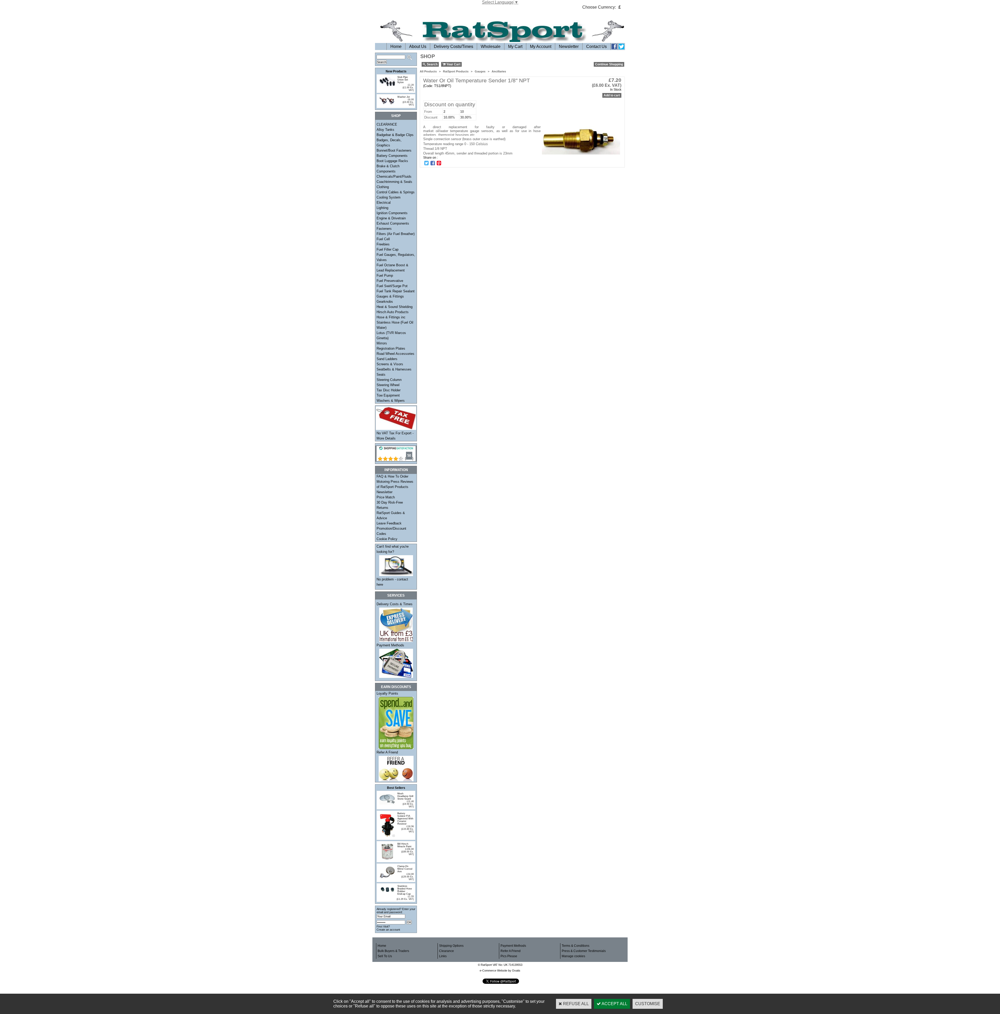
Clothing (383, 187)
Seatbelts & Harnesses (394, 369)
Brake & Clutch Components (388, 168)
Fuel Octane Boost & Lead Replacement (392, 267)
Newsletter (569, 46)
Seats (381, 374)
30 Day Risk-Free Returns (390, 505)
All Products (428, 71)
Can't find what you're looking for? (393, 549)
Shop (396, 116)
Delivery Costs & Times (395, 604)
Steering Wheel (388, 385)
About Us (417, 46)
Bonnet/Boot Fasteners (394, 150)
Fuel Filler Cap (387, 249)
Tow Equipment (388, 395)
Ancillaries (499, 71)
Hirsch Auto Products (393, 312)
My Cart (515, 46)
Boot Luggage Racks (392, 161)
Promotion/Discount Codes (391, 531)
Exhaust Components (393, 223)
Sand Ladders (387, 359)
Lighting (382, 208)
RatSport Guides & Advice (391, 515)
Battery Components (392, 156)
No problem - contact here (392, 581)
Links (443, 956)
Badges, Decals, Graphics (389, 142)
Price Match (386, 497)
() (409, 458)
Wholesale (491, 46)
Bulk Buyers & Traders (393, 951)
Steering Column (389, 380)
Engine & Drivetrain (391, 218)
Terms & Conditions (575, 946)
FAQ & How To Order (392, 476)
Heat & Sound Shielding (395, 307)
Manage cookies (573, 956)
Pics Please (509, 956)
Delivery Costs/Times (453, 46)
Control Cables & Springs (396, 192)
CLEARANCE (387, 124)
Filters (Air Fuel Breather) (396, 234)
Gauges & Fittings (390, 296)
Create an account (388, 929)
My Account (540, 46)
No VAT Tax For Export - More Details (395, 435)
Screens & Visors (390, 364)
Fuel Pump (385, 275)
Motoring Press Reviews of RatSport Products (395, 484)
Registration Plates (391, 348)
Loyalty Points (387, 693)
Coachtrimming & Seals (394, 182)
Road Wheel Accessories (395, 354)
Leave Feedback (389, 523)
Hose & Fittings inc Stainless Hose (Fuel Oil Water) (395, 322)
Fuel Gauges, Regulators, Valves (396, 257)
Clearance (446, 951)
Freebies (383, 244)
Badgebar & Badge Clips (395, 135)
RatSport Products (455, 71)
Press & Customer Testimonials (584, 951)
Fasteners (384, 229)
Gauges (480, 71)
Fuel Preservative (390, 281)
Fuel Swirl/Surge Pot (392, 286)
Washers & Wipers (391, 401)
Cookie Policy (387, 539)
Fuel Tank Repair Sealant (396, 291)
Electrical (384, 203)
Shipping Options (451, 946)
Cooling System (389, 197)
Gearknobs (385, 302)
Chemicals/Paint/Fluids (394, 176)
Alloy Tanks (385, 130)
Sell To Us (385, 956)
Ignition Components (392, 213)
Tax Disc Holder (389, 390)
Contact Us (596, 46)
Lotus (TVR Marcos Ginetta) (391, 335)
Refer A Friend (387, 752)
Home (396, 46)
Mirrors (382, 343)
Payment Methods (390, 645)
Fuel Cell (383, 239)
